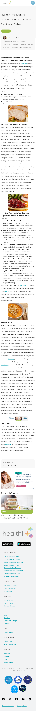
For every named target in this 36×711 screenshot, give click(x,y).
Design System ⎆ (10, 662)
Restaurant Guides (10, 585)
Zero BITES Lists (10, 588)
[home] (6, 3)
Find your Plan (9, 600)
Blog (5, 615)
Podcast (7, 623)
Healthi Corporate (10, 644)
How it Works (8, 603)
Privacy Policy (22, 706)
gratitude (24, 64)
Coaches (7, 618)
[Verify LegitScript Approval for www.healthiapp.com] (22, 688)
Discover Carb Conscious (12, 559)
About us (7, 653)
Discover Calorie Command (13, 571)
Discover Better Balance (12, 568)
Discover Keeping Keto (12, 573)
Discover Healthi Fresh (12, 556)
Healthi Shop (8, 633)
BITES (7, 291)
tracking (11, 359)
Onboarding (8, 591)
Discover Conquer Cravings (13, 562)
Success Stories (9, 606)
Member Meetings (10, 621)
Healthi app (24, 285)
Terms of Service (8, 706)
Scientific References (11, 576)
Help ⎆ (6, 659)
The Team (7, 656)
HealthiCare (8, 642)
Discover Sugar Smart (11, 565)
